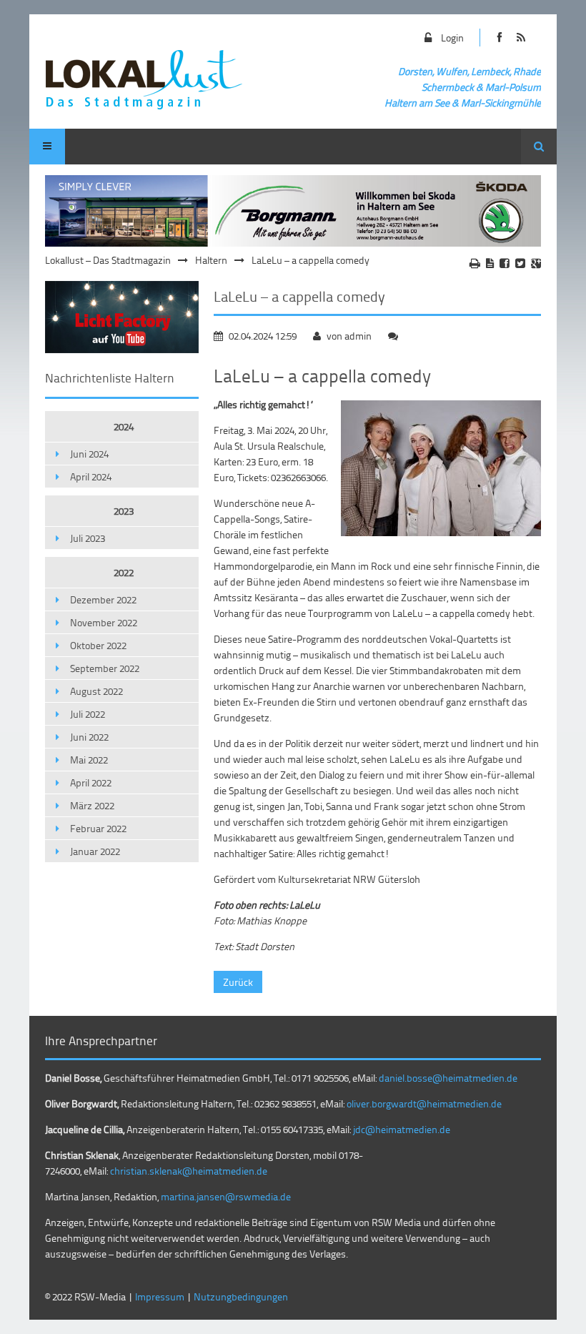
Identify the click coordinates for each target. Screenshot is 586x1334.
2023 (124, 511)
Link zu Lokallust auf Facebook (500, 37)
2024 (124, 426)
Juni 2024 (89, 453)
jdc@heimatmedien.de (401, 1129)
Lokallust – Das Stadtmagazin (108, 260)
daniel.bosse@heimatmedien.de (448, 1078)
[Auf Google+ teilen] (536, 263)
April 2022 (90, 782)
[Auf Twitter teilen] (520, 263)
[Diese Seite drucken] (475, 263)
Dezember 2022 (103, 599)
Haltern (211, 260)
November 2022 (103, 622)
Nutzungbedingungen (241, 1296)
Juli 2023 (87, 538)
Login (452, 37)
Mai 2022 (89, 759)
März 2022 (92, 805)
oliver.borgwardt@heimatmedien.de (424, 1103)
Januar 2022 (95, 851)
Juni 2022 (89, 736)
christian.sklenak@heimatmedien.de (188, 1170)
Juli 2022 (87, 714)
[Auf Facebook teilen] (505, 263)
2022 (124, 572)
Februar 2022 (98, 828)
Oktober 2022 (98, 645)
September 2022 (104, 668)
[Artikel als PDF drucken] (490, 263)
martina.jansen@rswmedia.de (226, 1196)
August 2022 (96, 691)
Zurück (238, 982)
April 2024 (90, 476)
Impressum (159, 1296)
